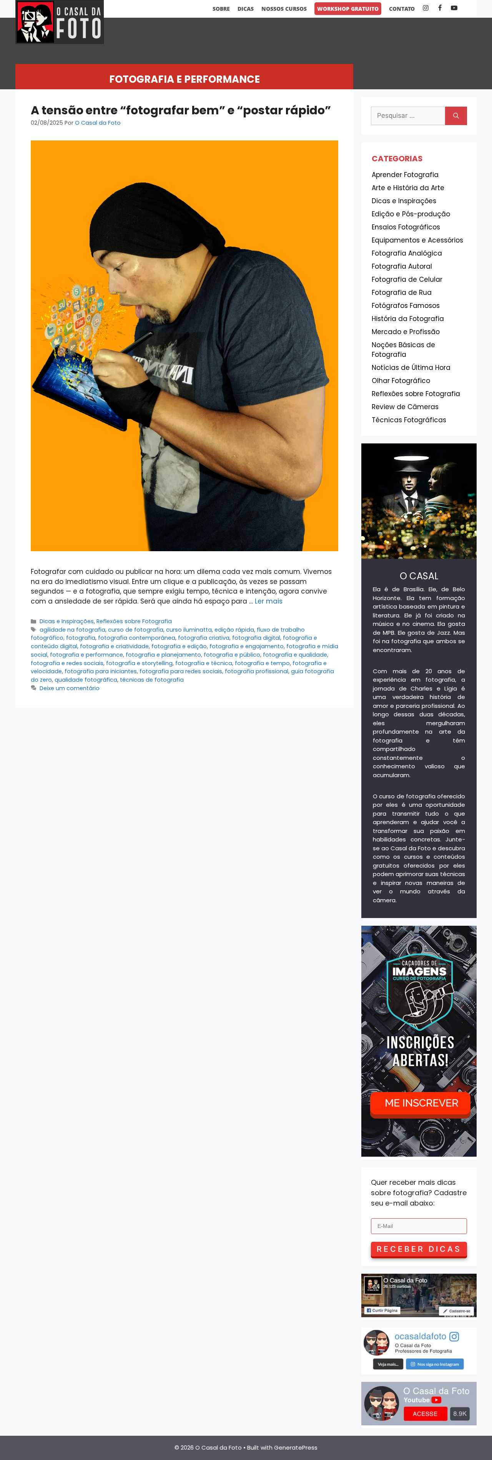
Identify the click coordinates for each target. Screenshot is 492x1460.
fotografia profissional (256, 671)
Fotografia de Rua (402, 292)
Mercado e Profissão (406, 331)
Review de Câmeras (405, 406)
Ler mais (269, 601)
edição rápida (234, 630)
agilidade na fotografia (72, 630)
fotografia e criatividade (114, 646)
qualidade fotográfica (86, 680)
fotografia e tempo (262, 663)
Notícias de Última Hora (411, 367)
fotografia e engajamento (246, 646)
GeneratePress (295, 1447)
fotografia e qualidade (295, 655)
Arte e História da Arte (408, 187)
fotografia (80, 638)
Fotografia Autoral (402, 266)
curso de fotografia (135, 630)
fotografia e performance (86, 655)
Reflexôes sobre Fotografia (134, 621)
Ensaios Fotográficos (406, 227)
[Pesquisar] (456, 116)
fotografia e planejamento (163, 655)
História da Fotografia (408, 318)
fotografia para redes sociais (181, 671)
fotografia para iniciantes (101, 671)
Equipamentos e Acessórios (417, 240)
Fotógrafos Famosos (406, 305)
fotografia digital (256, 638)
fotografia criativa (203, 638)
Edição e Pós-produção (411, 214)
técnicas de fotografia (152, 680)
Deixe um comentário (70, 688)
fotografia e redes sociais (67, 663)
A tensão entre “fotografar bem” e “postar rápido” (181, 110)
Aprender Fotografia (405, 174)
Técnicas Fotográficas (409, 420)
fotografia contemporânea (136, 638)
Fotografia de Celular (407, 279)
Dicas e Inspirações (67, 621)
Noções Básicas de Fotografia (403, 350)
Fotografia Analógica (407, 253)
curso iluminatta (189, 630)
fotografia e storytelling (139, 663)
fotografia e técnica (203, 663)
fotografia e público (232, 655)
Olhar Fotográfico (401, 380)
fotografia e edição (179, 646)
